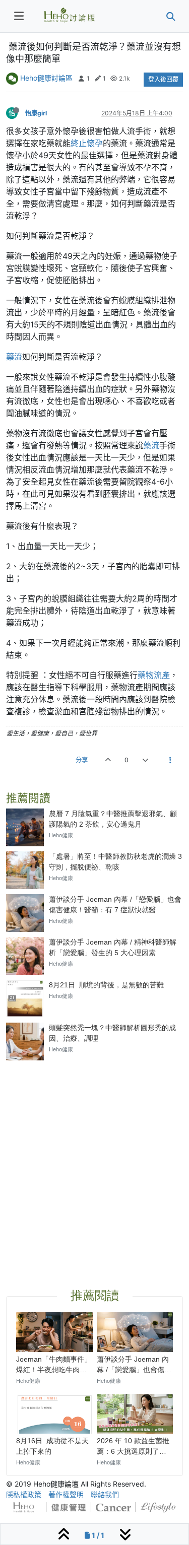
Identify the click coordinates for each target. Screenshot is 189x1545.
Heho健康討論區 (46, 78)
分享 (82, 760)
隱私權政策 (23, 1494)
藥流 (14, 357)
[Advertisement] (94, 1162)
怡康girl (36, 113)
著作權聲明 (66, 1494)
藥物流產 (154, 675)
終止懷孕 (87, 143)
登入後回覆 (163, 79)
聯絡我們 (105, 1494)
